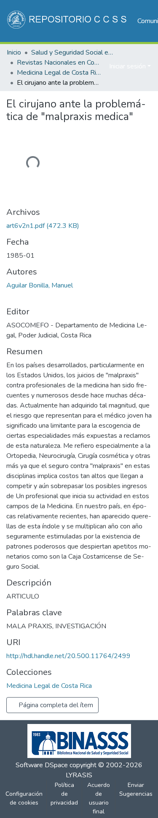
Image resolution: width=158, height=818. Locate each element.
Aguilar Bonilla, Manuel (39, 285)
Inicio (14, 52)
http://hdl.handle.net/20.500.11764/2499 (68, 656)
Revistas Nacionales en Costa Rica (59, 62)
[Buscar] (89, 66)
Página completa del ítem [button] (55, 705)
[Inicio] (67, 20)
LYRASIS (79, 775)
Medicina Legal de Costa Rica (59, 72)
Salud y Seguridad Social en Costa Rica (73, 52)
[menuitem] (101, 66)
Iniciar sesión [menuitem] (127, 66)
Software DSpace (42, 765)
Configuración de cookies (24, 798)
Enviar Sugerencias (136, 789)
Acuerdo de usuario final (98, 798)
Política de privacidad (64, 794)
